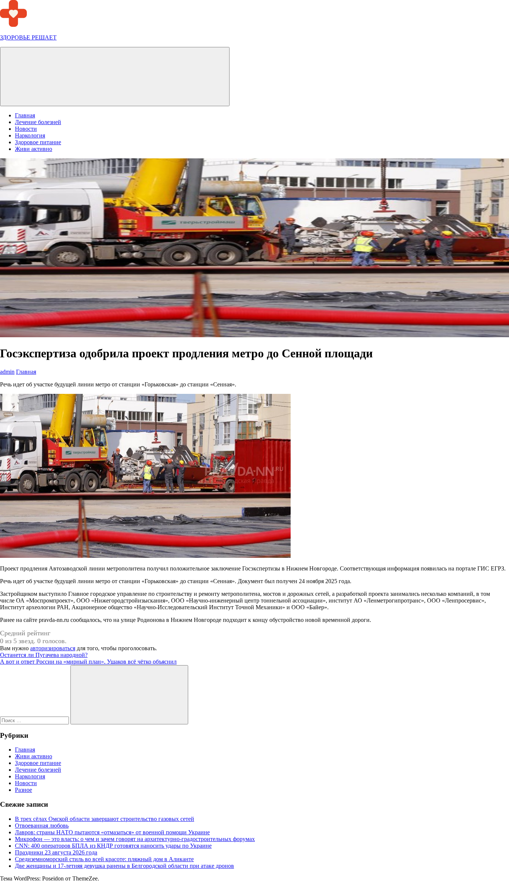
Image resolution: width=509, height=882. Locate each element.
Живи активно (33, 149)
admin (7, 372)
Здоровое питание (38, 142)
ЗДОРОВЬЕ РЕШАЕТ (28, 37)
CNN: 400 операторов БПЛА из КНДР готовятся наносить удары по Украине (113, 846)
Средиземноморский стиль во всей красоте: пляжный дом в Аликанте (104, 859)
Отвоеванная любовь (42, 825)
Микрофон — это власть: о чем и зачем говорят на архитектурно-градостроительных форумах (135, 839)
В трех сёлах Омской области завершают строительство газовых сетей (104, 819)
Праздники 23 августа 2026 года (56, 852)
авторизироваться (52, 648)
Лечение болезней (38, 122)
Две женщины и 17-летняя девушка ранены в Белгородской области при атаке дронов (124, 866)
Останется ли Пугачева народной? (44, 655)
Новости (26, 129)
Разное (23, 790)
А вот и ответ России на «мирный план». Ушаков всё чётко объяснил (88, 661)
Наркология (30, 135)
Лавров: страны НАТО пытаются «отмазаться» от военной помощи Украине (112, 832)
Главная (25, 115)
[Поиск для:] (35, 720)
